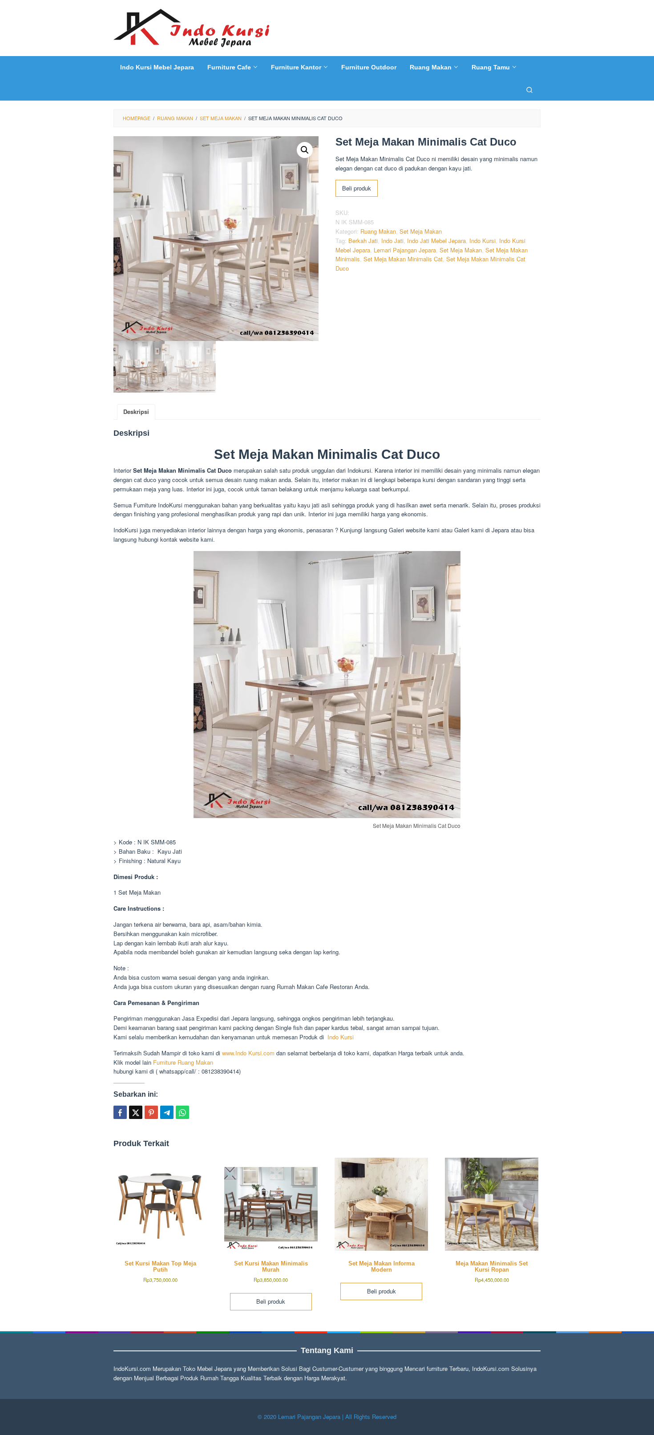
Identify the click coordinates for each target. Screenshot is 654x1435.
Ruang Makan (378, 231)
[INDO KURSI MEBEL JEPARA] (191, 27)
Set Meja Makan (421, 231)
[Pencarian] (529, 89)
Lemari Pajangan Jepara (405, 250)
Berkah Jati (363, 240)
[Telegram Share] (167, 1112)
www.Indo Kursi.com (248, 1053)
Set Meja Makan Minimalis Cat (403, 259)
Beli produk (356, 188)
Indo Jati (392, 240)
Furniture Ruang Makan (183, 1062)
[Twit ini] (135, 1112)
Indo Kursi (482, 240)
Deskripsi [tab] (136, 411)
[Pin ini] (151, 1112)
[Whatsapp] (182, 1112)
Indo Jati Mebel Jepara (436, 240)
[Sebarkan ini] (120, 1112)
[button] (305, 150)
